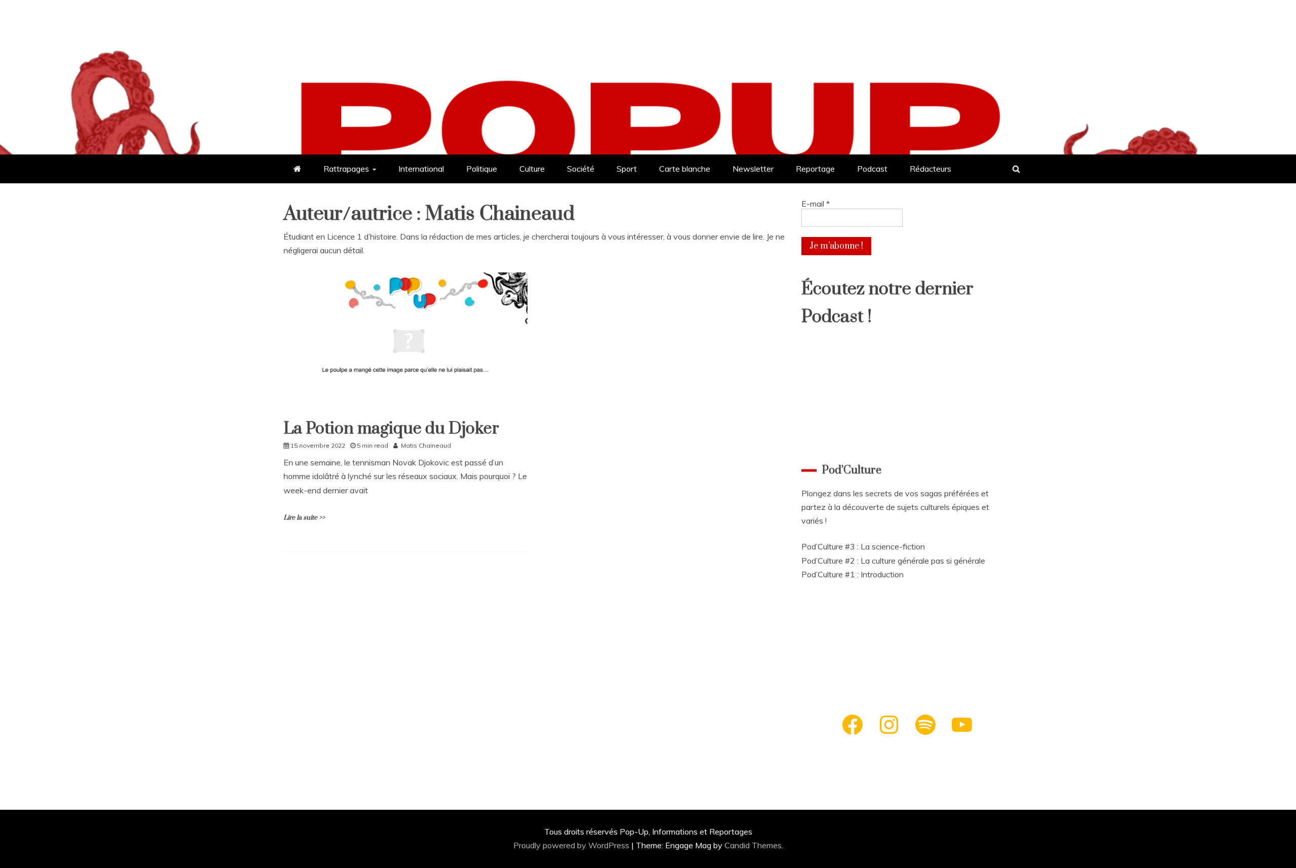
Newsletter (753, 169)
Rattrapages (346, 169)
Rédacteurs (930, 169)
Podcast (872, 169)
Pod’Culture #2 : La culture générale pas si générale (893, 561)
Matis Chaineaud (426, 445)
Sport (627, 169)
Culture (532, 169)
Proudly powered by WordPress (572, 845)
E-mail (815, 204)
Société (580, 169)
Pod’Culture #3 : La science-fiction (863, 546)
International (421, 169)
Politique (481, 169)
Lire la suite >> (304, 518)
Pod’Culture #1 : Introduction (852, 574)
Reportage (815, 169)
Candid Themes (753, 845)
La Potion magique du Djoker (391, 428)
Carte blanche (684, 169)
